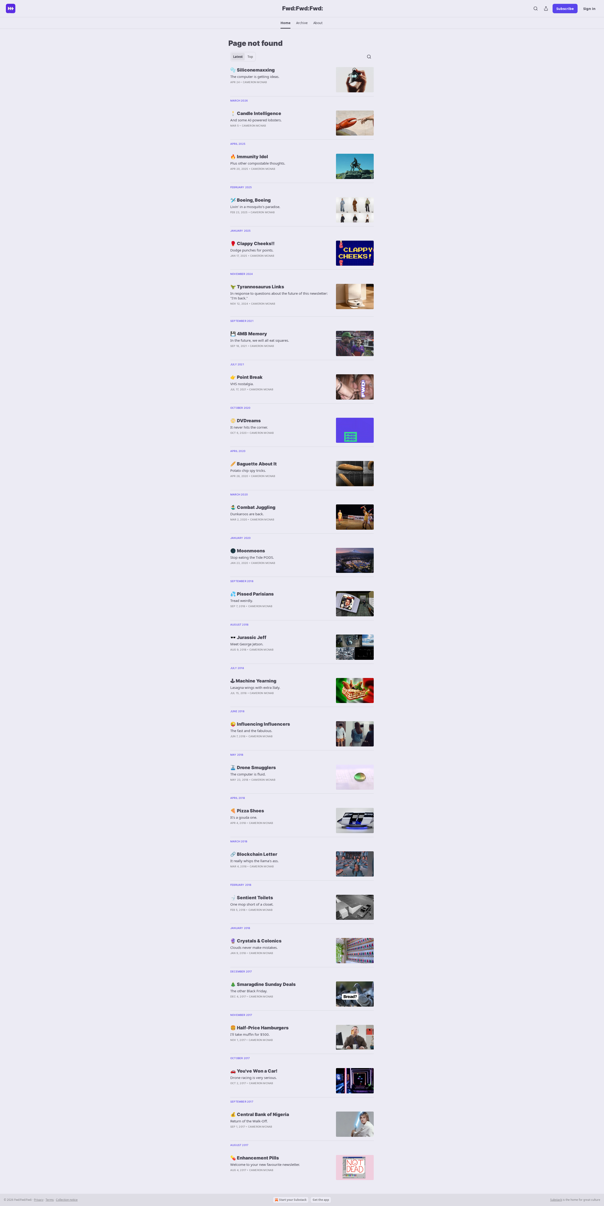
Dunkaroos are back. (247, 513)
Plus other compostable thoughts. (257, 163)
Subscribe (565, 8)
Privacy (38, 1200)
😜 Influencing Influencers (260, 724)
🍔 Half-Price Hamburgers (259, 1028)
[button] (285, 23)
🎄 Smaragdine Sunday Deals (263, 984)
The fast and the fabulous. (251, 730)
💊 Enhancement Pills (254, 1158)
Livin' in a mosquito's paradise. (255, 206)
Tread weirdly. (241, 600)
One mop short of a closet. (251, 904)
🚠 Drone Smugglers (253, 767)
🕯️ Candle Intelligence (255, 113)
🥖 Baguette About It (253, 464)
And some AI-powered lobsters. (256, 120)
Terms (50, 1200)
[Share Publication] (546, 8)
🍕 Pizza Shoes (247, 811)
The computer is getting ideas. (254, 76)
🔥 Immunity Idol (249, 156)
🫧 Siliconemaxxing (252, 70)
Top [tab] (250, 57)
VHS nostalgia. (242, 383)
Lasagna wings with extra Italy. (255, 687)
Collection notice (67, 1200)
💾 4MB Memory (248, 334)
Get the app (321, 1200)
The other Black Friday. (248, 991)
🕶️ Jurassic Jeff (248, 637)
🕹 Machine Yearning (253, 681)
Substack (556, 1200)
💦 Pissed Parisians (252, 594)
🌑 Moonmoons (247, 551)
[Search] (535, 8)
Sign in (589, 8)
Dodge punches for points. (251, 250)
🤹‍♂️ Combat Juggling (252, 507)
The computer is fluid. (248, 774)
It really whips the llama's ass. (254, 860)
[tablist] (243, 56)
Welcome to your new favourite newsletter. (265, 1164)
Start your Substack (292, 1200)
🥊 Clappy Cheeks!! (252, 243)
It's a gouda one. (243, 817)
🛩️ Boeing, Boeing (250, 200)
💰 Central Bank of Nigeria (259, 1114)
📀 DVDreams (245, 420)
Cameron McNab (255, 82)
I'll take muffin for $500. (250, 1034)
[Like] (233, 218)
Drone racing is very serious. (253, 1077)
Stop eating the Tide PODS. (252, 557)
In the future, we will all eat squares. (259, 340)
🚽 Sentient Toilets (251, 897)
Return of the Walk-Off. (249, 1121)
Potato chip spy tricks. (248, 470)
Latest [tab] (238, 57)
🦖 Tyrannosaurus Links (257, 287)
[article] (302, 79)
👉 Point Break (246, 377)
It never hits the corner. (249, 427)
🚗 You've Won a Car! (253, 1071)
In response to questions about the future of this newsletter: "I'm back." (279, 295)
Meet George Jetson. (246, 644)
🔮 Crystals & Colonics (255, 941)
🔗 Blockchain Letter (253, 854)
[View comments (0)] (266, 88)
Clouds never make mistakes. (254, 947)
